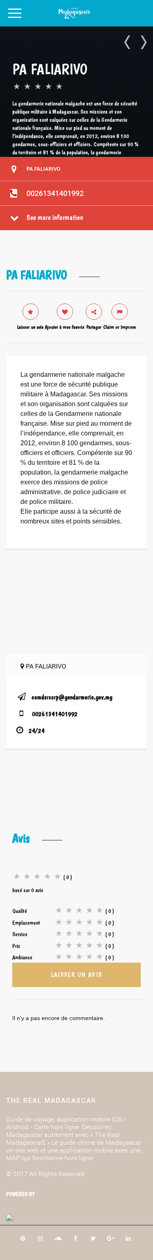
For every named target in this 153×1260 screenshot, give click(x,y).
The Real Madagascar (51, 1100)
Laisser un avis (76, 975)
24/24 (36, 730)
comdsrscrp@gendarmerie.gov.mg (71, 697)
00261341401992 (55, 193)
